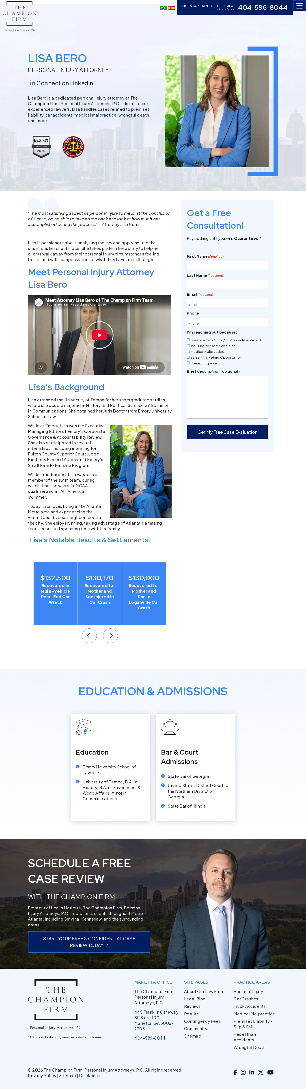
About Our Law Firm (203, 991)
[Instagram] (243, 1072)
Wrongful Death (249, 1047)
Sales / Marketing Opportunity (216, 357)
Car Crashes (246, 998)
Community (195, 1028)
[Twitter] (261, 1072)
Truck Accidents (250, 1006)
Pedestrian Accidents (245, 1037)
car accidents (59, 114)
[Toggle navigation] (299, 5)
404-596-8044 (263, 7)
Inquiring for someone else (213, 346)
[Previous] (89, 635)
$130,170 (55, 577)
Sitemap (192, 1035)
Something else (204, 363)
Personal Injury (248, 991)
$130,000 (100, 577)
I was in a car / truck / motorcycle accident (226, 340)
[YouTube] (270, 1072)
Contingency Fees (202, 1021)
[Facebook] (235, 1072)
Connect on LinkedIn (64, 83)
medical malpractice (95, 114)
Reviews (192, 1006)
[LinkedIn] (251, 1072)
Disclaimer (90, 1075)
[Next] (110, 635)
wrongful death (134, 114)
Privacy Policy (42, 1075)
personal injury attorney (101, 97)
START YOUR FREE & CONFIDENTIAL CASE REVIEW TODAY (89, 942)
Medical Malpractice (207, 351)
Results (191, 1013)
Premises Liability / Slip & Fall (253, 1024)
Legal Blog (195, 998)
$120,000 (144, 577)
